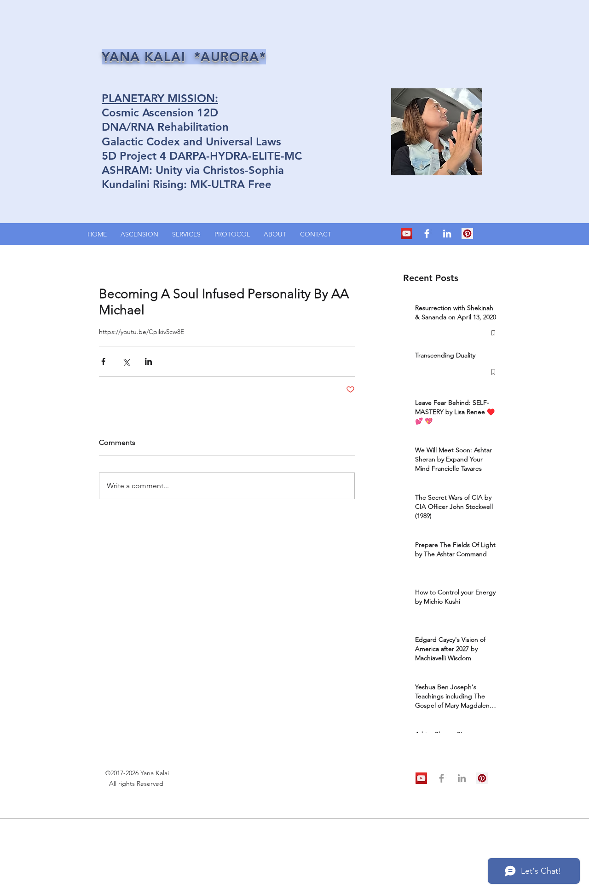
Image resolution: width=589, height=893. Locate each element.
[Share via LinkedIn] (148, 361)
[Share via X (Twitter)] (125, 361)
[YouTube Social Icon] (406, 233)
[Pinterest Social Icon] (467, 233)
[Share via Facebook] (103, 361)
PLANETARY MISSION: (160, 98)
